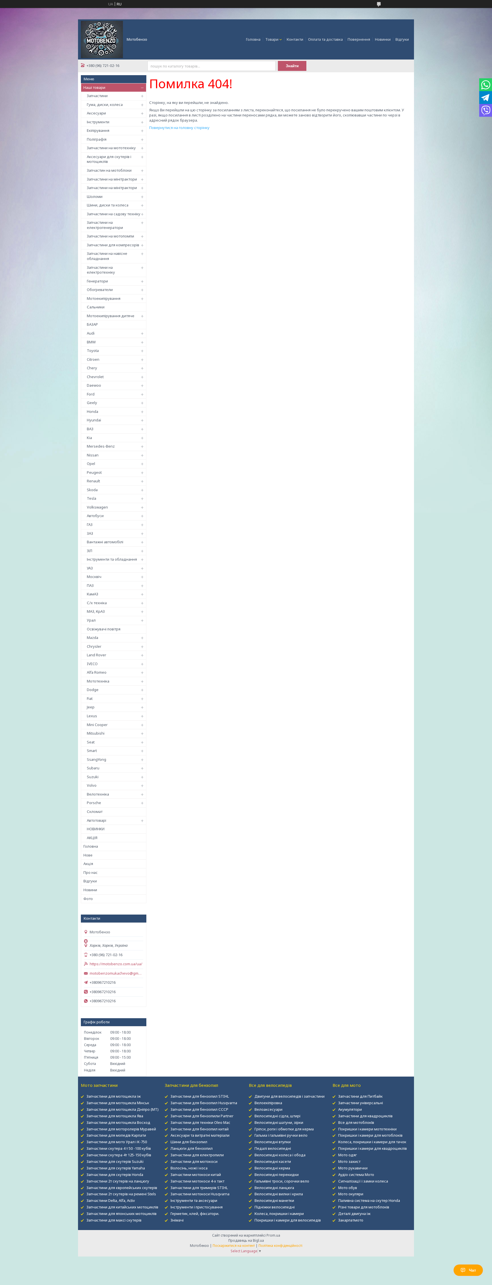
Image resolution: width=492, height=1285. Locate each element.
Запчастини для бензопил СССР (199, 1109)
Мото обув (347, 1187)
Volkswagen (97, 507)
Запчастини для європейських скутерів (122, 1187)
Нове (88, 855)
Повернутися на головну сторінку (179, 127)
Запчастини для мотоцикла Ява (115, 1115)
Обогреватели (100, 289)
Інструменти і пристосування (197, 1207)
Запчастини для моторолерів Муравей (121, 1129)
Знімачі (177, 1220)
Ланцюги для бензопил (192, 1148)
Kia (89, 437)
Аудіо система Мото (356, 1174)
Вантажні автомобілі (105, 541)
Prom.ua (273, 1235)
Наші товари (94, 87)
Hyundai (94, 420)
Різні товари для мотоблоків (363, 1207)
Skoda (92, 489)
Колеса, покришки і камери (279, 1213)
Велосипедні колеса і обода (280, 1154)
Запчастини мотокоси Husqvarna (200, 1193)
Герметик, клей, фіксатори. (195, 1213)
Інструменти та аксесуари (194, 1200)
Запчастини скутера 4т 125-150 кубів (119, 1154)
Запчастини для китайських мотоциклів (122, 1207)
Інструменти (98, 121)
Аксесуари (96, 113)
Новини (90, 889)
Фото (88, 898)
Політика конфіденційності (280, 1245)
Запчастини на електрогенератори (105, 225)
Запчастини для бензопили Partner (202, 1115)
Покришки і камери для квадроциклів (372, 1148)
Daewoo (94, 385)
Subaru (93, 767)
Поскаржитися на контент (234, 1245)
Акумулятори (350, 1109)
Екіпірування (98, 130)
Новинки (383, 39)
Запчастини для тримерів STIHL (199, 1187)
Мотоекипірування (103, 298)
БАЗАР (92, 324)
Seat (91, 742)
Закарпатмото (350, 1220)
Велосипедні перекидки (277, 1174)
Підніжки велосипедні (275, 1207)
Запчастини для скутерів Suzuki (115, 1161)
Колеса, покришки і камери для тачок (372, 1141)
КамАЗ (92, 594)
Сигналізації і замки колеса (363, 1181)
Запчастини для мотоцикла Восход (118, 1122)
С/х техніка (97, 602)
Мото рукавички (353, 1168)
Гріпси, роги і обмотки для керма (284, 1129)
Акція (88, 863)
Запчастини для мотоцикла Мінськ (118, 1102)
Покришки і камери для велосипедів (288, 1220)
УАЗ (90, 568)
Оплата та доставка (325, 39)
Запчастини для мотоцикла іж (114, 1096)
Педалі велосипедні (273, 1148)
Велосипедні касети (273, 1161)
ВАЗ (90, 428)
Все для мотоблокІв (356, 1122)
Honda (92, 411)
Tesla (91, 498)
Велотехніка (98, 794)
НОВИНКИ (95, 828)
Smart (92, 750)
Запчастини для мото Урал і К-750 (117, 1141)
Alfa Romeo (96, 672)
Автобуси (95, 515)
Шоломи (94, 196)
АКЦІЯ (92, 837)
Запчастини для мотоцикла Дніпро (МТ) (123, 1109)
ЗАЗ (90, 533)
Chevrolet (95, 376)
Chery (92, 367)
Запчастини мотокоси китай (196, 1174)
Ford (91, 394)
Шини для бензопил (189, 1141)
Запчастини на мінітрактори (112, 179)
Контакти (295, 39)
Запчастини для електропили (197, 1154)
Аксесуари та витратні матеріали (200, 1135)
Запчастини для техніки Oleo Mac (200, 1122)
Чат (472, 1270)
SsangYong (96, 759)
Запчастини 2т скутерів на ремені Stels (121, 1193)
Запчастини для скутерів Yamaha (116, 1168)
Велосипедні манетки (274, 1200)
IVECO (92, 663)
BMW (91, 342)
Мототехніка (98, 681)
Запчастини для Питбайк (360, 1096)
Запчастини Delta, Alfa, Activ (111, 1200)
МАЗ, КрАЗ (96, 611)
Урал (91, 620)
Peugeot (94, 472)
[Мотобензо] (102, 39)
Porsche (94, 802)
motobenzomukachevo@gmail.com (116, 973)
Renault (93, 480)
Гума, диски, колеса (105, 104)
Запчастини (97, 95)
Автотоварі (96, 820)
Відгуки (402, 39)
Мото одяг (347, 1154)
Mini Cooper (97, 724)
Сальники (95, 307)
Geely (92, 402)
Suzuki (93, 776)
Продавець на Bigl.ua (246, 1240)
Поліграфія (96, 139)
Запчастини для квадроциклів (365, 1115)
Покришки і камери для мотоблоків (370, 1135)
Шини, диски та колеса (107, 205)
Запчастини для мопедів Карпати (116, 1135)
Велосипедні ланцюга (274, 1187)
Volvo (92, 785)
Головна (253, 39)
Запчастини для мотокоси (194, 1161)
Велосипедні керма (272, 1168)
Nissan (93, 455)
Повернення (359, 39)
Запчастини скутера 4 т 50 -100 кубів (119, 1148)
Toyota (93, 350)
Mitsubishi (95, 733)
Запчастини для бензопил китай (200, 1129)
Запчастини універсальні (360, 1102)
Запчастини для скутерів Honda (115, 1174)
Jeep (91, 707)
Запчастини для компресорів (113, 244)
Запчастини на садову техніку (113, 213)
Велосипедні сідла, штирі (277, 1115)
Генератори (97, 281)
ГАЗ (90, 524)
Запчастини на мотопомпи (110, 236)
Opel (91, 463)
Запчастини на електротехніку (101, 270)
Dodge (93, 689)
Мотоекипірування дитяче (110, 315)
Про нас (90, 872)
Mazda (92, 637)
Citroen (93, 359)
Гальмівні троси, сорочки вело (282, 1181)
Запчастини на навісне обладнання (107, 256)
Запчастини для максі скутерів (114, 1220)
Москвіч (94, 576)
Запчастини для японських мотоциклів (122, 1213)
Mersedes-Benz (101, 446)
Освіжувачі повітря (103, 629)
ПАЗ (90, 585)
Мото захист (349, 1161)
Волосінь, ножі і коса (189, 1168)
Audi (91, 333)
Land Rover (96, 654)
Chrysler (94, 646)
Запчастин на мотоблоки (109, 170)
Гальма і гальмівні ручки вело (281, 1135)
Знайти (292, 66)
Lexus (92, 715)
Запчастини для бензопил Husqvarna (204, 1102)
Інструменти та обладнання (112, 559)
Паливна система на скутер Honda (369, 1200)
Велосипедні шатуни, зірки (279, 1122)
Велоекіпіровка (268, 1102)
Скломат (94, 811)
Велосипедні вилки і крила (279, 1193)
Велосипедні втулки (273, 1141)
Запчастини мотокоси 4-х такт (197, 1181)
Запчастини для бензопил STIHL (200, 1096)
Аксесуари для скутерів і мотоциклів (109, 159)
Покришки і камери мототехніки (367, 1129)
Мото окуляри (350, 1193)
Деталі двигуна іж (354, 1213)
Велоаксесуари (268, 1109)
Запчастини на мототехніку (111, 147)
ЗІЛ (89, 550)
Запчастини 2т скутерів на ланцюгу (118, 1181)
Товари (271, 39)
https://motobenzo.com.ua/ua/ (116, 964)
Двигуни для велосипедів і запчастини (290, 1096)
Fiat (90, 698)
